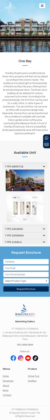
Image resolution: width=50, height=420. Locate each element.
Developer (8, 380)
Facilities (32, 380)
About (6, 385)
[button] (9, 180)
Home (6, 376)
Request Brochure (26, 289)
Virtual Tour (33, 376)
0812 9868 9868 (25, 344)
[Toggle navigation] (42, 6)
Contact (7, 395)
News (5, 390)
